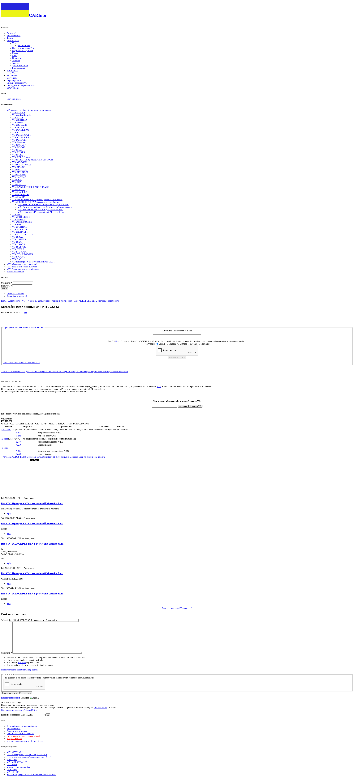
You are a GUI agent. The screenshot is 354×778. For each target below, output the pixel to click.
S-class (5, 448)
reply (9, 513)
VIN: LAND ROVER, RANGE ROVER (30, 187)
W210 (18, 445)
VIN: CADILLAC (20, 130)
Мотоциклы (12, 70)
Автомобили (13, 40)
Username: (6, 283)
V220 (18, 451)
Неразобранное (14, 80)
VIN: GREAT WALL (21, 165)
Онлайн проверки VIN (17, 83)
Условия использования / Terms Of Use (19, 710)
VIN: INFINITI (19, 174)
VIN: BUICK (18, 127)
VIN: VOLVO (18, 257)
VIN (14, 43)
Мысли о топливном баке (19, 767)
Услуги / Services (14, 738)
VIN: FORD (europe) (21, 157)
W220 (18, 454)
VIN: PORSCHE (20, 229)
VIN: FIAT (17, 150)
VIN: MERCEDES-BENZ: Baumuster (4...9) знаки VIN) (43, 204)
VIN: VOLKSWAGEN (22, 254)
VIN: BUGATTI (19, 125)
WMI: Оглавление (15, 271)
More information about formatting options (19, 670)
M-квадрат (12, 759)
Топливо (16, 60)
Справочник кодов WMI (23, 48)
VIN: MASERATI (20, 192)
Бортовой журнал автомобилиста (22, 726)
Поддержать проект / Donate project (23, 736)
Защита (15, 63)
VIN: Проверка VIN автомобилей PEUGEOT (33, 262)
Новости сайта (13, 35)
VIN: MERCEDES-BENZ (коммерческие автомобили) (37, 199)
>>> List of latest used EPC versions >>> (21, 362)
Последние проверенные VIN (21, 85)
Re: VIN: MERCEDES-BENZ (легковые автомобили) (32, 543)
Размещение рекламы (17, 731)
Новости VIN (24, 45)
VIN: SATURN (19, 239)
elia (25, 312)
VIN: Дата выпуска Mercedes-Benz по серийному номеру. (45, 207)
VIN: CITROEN (19, 140)
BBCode (22, 662)
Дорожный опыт (20, 65)
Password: (6, 286)
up (50, 457)
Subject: (5, 620)
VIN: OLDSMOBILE (22, 222)
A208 (18, 433)
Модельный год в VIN (22, 50)
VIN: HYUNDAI (20, 172)
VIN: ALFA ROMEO (22, 115)
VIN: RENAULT (20, 232)
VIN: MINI (17, 214)
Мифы (15, 53)
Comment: (6, 653)
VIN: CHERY (18, 132)
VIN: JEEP (17, 179)
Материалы (12, 78)
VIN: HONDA (19, 167)
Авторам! (11, 33)
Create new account (15, 293)
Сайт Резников (14, 99)
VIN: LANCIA (19, 184)
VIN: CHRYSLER (20, 137)
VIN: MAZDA (19, 197)
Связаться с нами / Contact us (20, 733)
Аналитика (12, 75)
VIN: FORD (17, 155)
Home (3, 301)
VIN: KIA (16, 182)
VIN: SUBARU (19, 247)
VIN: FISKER (18, 152)
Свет (14, 55)
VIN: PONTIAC (19, 227)
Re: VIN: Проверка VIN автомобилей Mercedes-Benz (32, 503)
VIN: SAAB (17, 237)
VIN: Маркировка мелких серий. (22, 264)
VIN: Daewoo (18, 142)
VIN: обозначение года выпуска (22, 267)
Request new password (17, 296)
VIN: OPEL (17, 224)
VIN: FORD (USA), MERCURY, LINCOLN (32, 160)
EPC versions (13, 88)
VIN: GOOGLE (19, 162)
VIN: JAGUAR (19, 177)
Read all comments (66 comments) (177, 608)
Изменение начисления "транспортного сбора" (29, 757)
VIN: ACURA (18, 112)
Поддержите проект (10, 698)
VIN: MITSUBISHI (21, 217)
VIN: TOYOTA (19, 252)
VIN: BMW (17, 122)
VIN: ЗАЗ (16, 259)
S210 (18, 442)
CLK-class (6, 429)
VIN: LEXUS (18, 189)
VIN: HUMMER (19, 169)
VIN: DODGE (18, 147)
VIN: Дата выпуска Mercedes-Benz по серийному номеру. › (78, 457)
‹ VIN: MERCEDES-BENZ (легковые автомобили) (25, 457)
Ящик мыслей (18, 68)
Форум (10, 38)
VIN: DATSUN (19, 145)
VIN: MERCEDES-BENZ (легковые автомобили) (35, 202)
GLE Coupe (12, 769)
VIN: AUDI (17, 117)
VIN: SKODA (18, 244)
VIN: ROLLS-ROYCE (22, 234)
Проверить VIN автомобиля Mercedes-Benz (24, 327)
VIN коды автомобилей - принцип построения (29, 110)
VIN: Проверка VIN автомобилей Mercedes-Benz (41, 212)
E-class (5, 439)
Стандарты (17, 58)
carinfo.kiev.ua (100, 707)
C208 (18, 436)
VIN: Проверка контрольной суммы (24, 269)
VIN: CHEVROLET (21, 135)
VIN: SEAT (17, 242)
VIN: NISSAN (18, 219)
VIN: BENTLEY (20, 120)
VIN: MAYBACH (20, 194)
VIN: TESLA (18, 249)
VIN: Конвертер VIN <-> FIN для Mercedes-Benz (40, 209)
